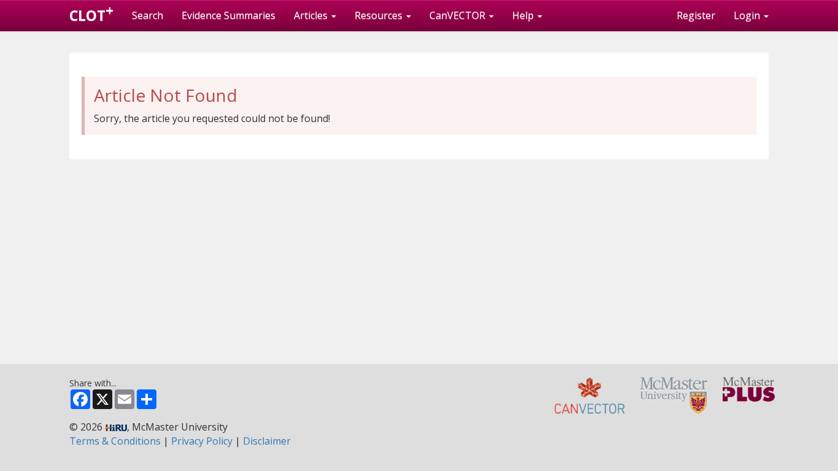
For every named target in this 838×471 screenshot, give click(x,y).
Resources (380, 15)
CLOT (91, 13)
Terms (115, 441)
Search (147, 15)
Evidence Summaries (228, 15)
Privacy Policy (202, 441)
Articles (312, 15)
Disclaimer (267, 441)
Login (748, 15)
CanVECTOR (458, 15)
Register (696, 15)
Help (524, 15)
